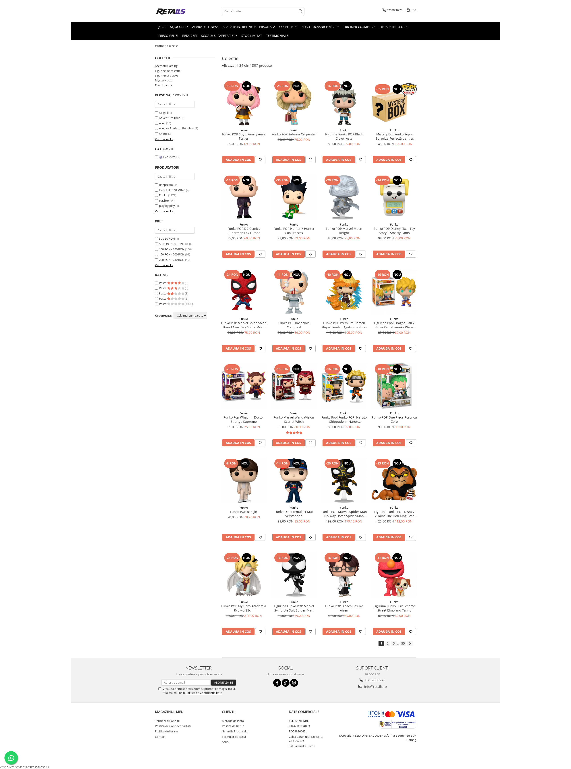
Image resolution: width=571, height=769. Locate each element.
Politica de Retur (233, 726)
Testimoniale (277, 35)
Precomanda (163, 85)
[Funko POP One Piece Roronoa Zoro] (394, 386)
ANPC (226, 742)
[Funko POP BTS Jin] (244, 480)
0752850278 (374, 680)
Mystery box (163, 80)
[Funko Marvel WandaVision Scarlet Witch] (294, 386)
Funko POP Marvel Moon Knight (344, 230)
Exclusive (169, 157)
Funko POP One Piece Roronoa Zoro (394, 419)
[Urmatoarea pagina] (410, 643)
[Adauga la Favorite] (260, 159)
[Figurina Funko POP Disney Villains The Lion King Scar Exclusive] (394, 480)
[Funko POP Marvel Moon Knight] (344, 197)
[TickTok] (286, 683)
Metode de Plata (233, 721)
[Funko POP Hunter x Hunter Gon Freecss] (294, 197)
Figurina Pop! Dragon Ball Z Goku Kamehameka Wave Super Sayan (394, 325)
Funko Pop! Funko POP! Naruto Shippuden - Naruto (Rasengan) (344, 419)
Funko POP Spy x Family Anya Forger (243, 136)
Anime (163, 134)
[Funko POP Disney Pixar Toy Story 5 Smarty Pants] (394, 197)
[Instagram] (294, 683)
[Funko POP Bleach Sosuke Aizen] (344, 575)
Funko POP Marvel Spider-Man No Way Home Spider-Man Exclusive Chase (344, 514)
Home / (161, 46)
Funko (163, 195)
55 (403, 643)
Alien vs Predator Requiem (177, 128)
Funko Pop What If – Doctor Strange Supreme (244, 419)
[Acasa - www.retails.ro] (177, 11)
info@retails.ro (375, 686)
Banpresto (166, 185)
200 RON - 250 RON (171, 260)
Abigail (163, 113)
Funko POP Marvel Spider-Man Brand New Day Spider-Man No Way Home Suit (244, 325)
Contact (160, 737)
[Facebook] (277, 683)
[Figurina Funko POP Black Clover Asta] (344, 103)
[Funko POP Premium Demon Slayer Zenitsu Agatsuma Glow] (344, 292)
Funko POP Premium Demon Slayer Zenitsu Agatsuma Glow (344, 325)
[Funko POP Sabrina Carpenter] (294, 103)
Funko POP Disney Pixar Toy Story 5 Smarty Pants (394, 230)
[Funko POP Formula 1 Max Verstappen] (294, 480)
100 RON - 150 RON (171, 249)
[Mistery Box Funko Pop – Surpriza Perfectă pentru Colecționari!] (394, 103)
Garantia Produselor (235, 731)
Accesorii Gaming (166, 66)
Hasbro (164, 201)
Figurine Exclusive (166, 76)
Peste (163, 283)
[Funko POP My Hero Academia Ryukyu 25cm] (244, 575)
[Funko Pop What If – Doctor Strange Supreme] (244, 386)
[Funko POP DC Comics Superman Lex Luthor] (244, 197)
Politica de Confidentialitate (204, 693)
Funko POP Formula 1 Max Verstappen (294, 514)
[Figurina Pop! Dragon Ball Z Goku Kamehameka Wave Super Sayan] (394, 292)
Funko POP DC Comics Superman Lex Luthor (244, 230)
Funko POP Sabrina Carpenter (294, 134)
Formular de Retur (234, 737)
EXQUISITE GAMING (172, 190)
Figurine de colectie (167, 71)
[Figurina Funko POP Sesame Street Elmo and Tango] (394, 575)
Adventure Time (170, 118)
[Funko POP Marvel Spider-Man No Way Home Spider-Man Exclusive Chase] (344, 480)
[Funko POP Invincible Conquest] (294, 292)
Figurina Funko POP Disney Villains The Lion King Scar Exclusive (394, 514)
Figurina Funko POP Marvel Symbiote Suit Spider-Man (294, 608)
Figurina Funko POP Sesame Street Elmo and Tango (394, 608)
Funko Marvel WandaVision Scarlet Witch (294, 419)
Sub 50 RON (167, 238)
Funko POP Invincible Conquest (294, 325)
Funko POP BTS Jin (243, 512)
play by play (167, 206)
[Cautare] (300, 11)
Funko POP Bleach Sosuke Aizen (344, 608)
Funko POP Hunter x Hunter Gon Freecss (293, 230)
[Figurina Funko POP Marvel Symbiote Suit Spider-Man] (294, 575)
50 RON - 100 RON (171, 244)
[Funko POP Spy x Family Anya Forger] (244, 103)
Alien (162, 123)
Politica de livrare (166, 731)
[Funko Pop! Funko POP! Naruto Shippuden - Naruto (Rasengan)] (344, 386)
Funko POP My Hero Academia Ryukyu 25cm (243, 608)
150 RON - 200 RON (171, 254)
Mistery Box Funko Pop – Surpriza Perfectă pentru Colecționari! (394, 136)
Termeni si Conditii (167, 721)
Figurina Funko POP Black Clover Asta (344, 136)
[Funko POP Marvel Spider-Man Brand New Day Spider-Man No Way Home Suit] (244, 292)
